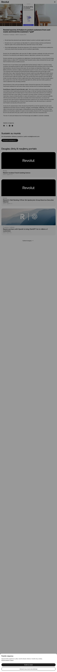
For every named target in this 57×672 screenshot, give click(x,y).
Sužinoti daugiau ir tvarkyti (7, 660)
